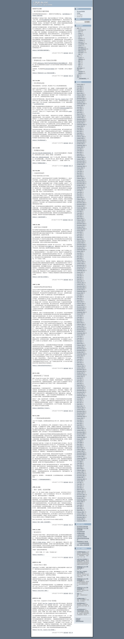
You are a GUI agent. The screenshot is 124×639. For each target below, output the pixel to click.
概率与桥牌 (79, 68)
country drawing (81, 560)
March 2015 (80, 322)
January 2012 (80, 388)
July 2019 (79, 232)
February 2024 (80, 136)
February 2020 (80, 220)
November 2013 (81, 350)
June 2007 (79, 484)
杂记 (78, 56)
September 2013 (81, 354)
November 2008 (81, 454)
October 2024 (80, 122)
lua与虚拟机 (81, 43)
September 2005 (81, 520)
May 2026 (79, 89)
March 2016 (80, 301)
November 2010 (81, 413)
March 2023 (80, 155)
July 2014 (79, 336)
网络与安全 (81, 50)
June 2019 (79, 234)
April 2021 (79, 195)
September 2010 (81, 416)
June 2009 (79, 442)
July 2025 (79, 107)
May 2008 (79, 465)
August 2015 (80, 314)
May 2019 (79, 235)
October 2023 (80, 143)
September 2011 (81, 395)
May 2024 (79, 131)
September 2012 (81, 374)
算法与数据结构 (82, 49)
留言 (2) (71, 143)
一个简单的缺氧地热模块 (83, 543)
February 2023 (80, 157)
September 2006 (81, 500)
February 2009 (80, 449)
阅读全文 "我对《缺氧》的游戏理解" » (41, 522)
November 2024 (81, 121)
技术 (78, 28)
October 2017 (80, 268)
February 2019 (80, 241)
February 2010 (80, 428)
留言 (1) (71, 368)
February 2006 (80, 512)
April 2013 (79, 362)
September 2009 (81, 437)
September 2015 (81, 312)
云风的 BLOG (40, 2)
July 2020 (79, 211)
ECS (79, 31)
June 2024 (79, 129)
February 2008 (80, 470)
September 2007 (81, 479)
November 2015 (81, 308)
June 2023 (79, 150)
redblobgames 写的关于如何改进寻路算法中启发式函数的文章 (52, 63)
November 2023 (81, 142)
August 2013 (80, 355)
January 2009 (80, 451)
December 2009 (81, 432)
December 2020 (81, 202)
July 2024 (79, 128)
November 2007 (81, 475)
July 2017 (79, 274)
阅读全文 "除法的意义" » (38, 554)
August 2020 (80, 209)
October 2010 (80, 414)
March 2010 (80, 427)
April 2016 (79, 300)
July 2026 (79, 86)
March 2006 (80, 510)
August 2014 (80, 334)
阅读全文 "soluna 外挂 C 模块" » (40, 590)
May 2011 (79, 402)
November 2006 (81, 496)
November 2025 (81, 100)
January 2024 (80, 138)
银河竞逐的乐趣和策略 (82, 526)
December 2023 (81, 140)
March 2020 (80, 218)
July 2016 (79, 294)
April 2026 (79, 91)
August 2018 (80, 251)
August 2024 (80, 126)
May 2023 (79, 152)
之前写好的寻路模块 (49, 68)
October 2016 (80, 289)
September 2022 (81, 166)
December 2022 (81, 161)
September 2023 (81, 145)
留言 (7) (71, 165)
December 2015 (81, 307)
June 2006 (79, 505)
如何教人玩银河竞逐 (37, 15)
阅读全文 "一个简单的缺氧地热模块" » (41, 479)
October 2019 (80, 227)
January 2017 (80, 284)
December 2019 (81, 223)
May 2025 (79, 110)
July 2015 (79, 315)
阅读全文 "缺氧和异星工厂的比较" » (41, 408)
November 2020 (81, 204)
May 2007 (79, 486)
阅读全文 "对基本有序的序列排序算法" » (42, 365)
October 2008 (80, 456)
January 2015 (80, 326)
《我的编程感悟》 (82, 78)
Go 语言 (80, 35)
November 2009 (81, 433)
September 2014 (81, 333)
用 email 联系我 (81, 11)
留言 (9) (71, 557)
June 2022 (79, 171)
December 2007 (81, 473)
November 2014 (81, 329)
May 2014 (79, 340)
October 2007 (80, 477)
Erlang (79, 33)
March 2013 (80, 364)
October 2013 (80, 352)
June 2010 (79, 421)
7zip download (80, 610)
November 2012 (81, 371)
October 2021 (80, 185)
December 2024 (81, 119)
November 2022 (81, 162)
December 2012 (81, 369)
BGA (70, 18)
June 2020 (79, 213)
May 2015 (79, 319)
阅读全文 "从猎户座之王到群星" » (40, 276)
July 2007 (79, 482)
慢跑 (78, 593)
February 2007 (80, 491)
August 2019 (80, 230)
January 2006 (80, 513)
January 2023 (80, 159)
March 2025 (80, 114)
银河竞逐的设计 (66, 14)
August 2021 (80, 188)
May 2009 (79, 444)
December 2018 (81, 244)
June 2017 (79, 275)
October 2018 (80, 248)
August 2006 (80, 501)
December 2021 (81, 181)
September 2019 (81, 228)
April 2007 (79, 487)
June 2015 (79, 317)
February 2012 (80, 387)
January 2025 (80, 117)
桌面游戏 (80, 71)
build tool (80, 42)
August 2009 (80, 439)
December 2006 (81, 494)
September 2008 (81, 458)
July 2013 (79, 357)
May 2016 (79, 298)
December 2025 (81, 98)
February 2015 (80, 324)
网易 (79, 64)
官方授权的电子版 (46, 19)
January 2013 (80, 367)
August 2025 (80, 105)
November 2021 (81, 183)
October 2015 (80, 310)
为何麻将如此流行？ (82, 551)
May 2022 (79, 173)
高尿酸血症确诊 (81, 533)
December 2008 (81, 453)
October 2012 (80, 373)
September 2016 (81, 291)
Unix (79, 36)
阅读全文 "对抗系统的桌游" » (39, 140)
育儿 (79, 66)
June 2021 (79, 192)
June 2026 (79, 88)
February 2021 (80, 199)
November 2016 (81, 287)
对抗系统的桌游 (81, 531)
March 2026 (80, 93)
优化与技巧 (81, 47)
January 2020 (80, 221)
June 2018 (79, 254)
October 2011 (80, 394)
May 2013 (79, 360)
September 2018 (81, 249)
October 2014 (80, 331)
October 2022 (80, 164)
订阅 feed (78, 618)
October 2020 (80, 206)
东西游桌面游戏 (79, 621)
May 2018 (79, 256)
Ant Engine (81, 30)
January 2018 (80, 263)
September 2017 (81, 270)
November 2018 (81, 246)
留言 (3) (71, 75)
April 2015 (79, 321)
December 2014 (81, 327)
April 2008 (79, 467)
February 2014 (80, 345)
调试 (79, 54)
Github (78, 13)
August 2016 (80, 293)
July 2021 (79, 190)
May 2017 (79, 277)
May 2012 (79, 381)
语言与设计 (81, 52)
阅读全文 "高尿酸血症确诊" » (39, 163)
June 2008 (79, 463)
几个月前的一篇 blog (41, 542)
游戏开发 (80, 73)
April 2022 (79, 175)
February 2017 (80, 282)
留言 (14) (70, 220)
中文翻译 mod (50, 246)
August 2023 (80, 147)
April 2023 (79, 154)
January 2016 (80, 305)
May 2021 (79, 194)
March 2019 (80, 239)
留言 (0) (71, 53)
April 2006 (79, 508)
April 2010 (79, 425)
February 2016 (80, 303)
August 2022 (80, 168)
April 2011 (79, 404)
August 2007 (80, 480)
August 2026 (80, 84)
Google (80, 57)
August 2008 (80, 460)
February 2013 (80, 366)
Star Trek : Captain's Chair (62, 99)
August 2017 (80, 272)
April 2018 (79, 258)
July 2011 (79, 399)
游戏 (78, 69)
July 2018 (79, 253)
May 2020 (79, 214)
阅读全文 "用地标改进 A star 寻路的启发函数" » (44, 73)
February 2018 (80, 261)
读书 (78, 75)
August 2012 (80, 376)
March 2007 (80, 489)
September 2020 (81, 208)
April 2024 (79, 133)
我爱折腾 (80, 59)
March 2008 (80, 468)
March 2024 (80, 135)
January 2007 (80, 493)
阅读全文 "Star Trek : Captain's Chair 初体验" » (44, 629)
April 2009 (79, 446)
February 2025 (80, 115)
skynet (80, 45)
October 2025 (80, 102)
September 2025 (81, 103)
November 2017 (81, 267)
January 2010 (80, 430)
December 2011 (81, 390)
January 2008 (80, 472)
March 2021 (80, 197)
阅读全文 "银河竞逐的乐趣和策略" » (41, 50)
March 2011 (80, 406)
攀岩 (79, 61)
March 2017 (80, 281)
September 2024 (81, 124)
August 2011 (80, 397)
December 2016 (81, 286)
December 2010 (81, 411)
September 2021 (81, 187)
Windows (80, 38)
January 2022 (80, 180)
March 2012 (80, 385)
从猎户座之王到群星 (82, 536)
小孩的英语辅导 (81, 535)
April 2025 (79, 112)
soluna (34, 567)
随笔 (78, 76)
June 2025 (79, 108)
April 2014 (79, 341)
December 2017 (81, 265)
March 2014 (80, 343)
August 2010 (80, 418)
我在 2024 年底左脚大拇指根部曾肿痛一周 (42, 153)
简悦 (79, 63)
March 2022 (80, 176)
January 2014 (80, 347)
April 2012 (79, 383)
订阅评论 (78, 620)
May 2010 (79, 423)
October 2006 (80, 498)
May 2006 (79, 506)
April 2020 (79, 216)
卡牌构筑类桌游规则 (64, 108)
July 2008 (79, 461)
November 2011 (81, 392)
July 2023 (79, 148)
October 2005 (80, 519)
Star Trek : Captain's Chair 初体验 (82, 572)
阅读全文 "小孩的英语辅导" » (39, 217)
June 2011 (79, 400)
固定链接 (66, 53)
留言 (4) (71, 279)
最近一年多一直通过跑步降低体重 (40, 157)
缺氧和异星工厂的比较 (82, 541)
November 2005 (81, 517)
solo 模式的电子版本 (39, 104)
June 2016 (79, 296)
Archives (78, 82)
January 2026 (80, 96)
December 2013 (81, 348)
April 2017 (79, 279)
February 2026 (80, 95)
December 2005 (81, 515)
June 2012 (79, 380)
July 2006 (79, 503)
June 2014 (79, 338)
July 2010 (79, 420)
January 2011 (80, 409)
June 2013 (79, 359)
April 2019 (79, 237)
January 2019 (80, 242)
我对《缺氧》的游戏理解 (83, 545)
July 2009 (79, 440)
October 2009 (80, 435)
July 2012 (79, 378)
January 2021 (80, 201)
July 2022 (79, 169)
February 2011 (80, 407)
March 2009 (80, 447)
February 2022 (80, 178)
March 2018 (80, 260)
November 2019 (81, 225)
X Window (80, 40)
